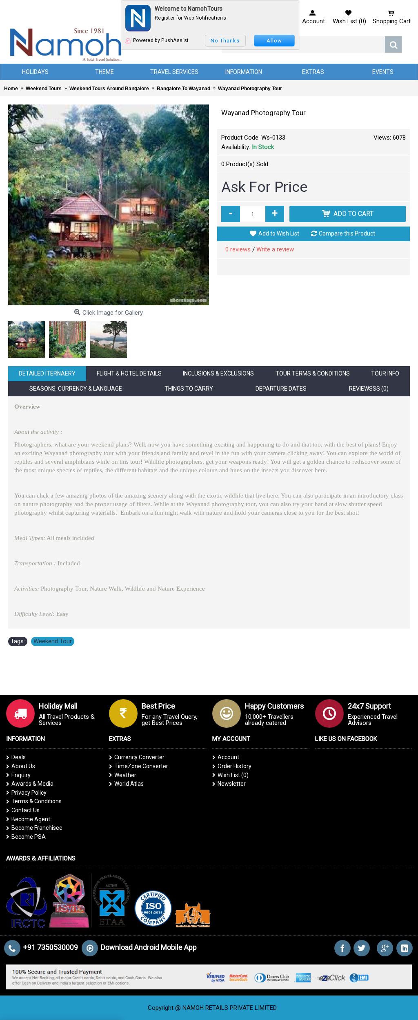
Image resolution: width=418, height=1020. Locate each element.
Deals (18, 757)
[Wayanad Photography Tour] (108, 204)
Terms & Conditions (36, 801)
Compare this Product (347, 233)
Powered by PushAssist (161, 40)
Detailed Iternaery (47, 373)
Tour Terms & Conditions (313, 373)
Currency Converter (139, 757)
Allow (274, 41)
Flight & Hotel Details (129, 373)
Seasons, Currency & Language (75, 388)
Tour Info (385, 373)
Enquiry (21, 775)
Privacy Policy (29, 792)
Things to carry (189, 388)
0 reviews (238, 249)
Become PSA (28, 836)
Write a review (275, 249)
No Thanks (225, 41)
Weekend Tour (52, 641)
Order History (234, 766)
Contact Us (25, 810)
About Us (23, 766)
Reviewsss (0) (369, 388)
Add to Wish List (278, 233)
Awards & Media (32, 783)
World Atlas (129, 783)
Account (228, 757)
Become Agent (30, 819)
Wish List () (233, 775)
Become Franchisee (36, 827)
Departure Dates (281, 388)
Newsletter (232, 783)
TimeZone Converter (141, 766)
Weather (125, 775)
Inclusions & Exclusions (218, 373)
